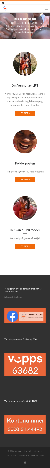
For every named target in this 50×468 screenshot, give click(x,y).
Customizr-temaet (37, 455)
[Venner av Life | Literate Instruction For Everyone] (5, 8)
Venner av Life (21, 451)
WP (16, 455)
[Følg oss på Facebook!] (3, 2)
